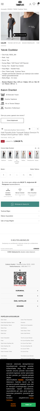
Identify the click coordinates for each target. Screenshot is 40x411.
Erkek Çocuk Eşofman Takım (28, 358)
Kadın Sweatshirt (5, 337)
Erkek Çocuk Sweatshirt (26, 325)
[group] (10, 26)
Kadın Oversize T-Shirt (6, 351)
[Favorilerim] (34, 4)
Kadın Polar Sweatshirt (26, 319)
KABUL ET (28, 405)
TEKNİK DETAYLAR (14, 43)
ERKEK (10, 9)
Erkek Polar (4, 328)
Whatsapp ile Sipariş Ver (22, 204)
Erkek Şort (3, 333)
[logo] (20, 3)
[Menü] (2, 4)
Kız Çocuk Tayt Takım (26, 343)
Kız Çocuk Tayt (24, 351)
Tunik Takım (4, 355)
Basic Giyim (4, 319)
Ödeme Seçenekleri (7, 216)
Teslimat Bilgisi (5, 211)
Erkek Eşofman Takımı (6, 325)
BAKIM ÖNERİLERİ (28, 43)
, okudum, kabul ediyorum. (21, 252)
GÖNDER (36, 248)
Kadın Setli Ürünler (25, 333)
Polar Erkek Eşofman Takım (7, 322)
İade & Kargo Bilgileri (7, 221)
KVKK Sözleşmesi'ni (14, 252)
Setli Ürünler (24, 328)
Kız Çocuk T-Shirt (25, 348)
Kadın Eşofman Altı (5, 346)
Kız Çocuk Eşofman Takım (27, 340)
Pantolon (23, 322)
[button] (3, 26)
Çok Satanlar (4, 358)
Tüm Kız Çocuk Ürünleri (26, 337)
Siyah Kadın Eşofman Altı (7, 343)
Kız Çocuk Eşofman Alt (26, 346)
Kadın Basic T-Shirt (25, 330)
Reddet (20, 380)
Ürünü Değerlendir (12, 120)
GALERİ (3, 43)
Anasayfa (3, 9)
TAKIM (15, 9)
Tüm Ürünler (4, 348)
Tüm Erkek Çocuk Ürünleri (27, 355)
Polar (2, 340)
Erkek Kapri (4, 330)
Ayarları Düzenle (13, 405)
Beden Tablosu (34, 169)
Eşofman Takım (22, 9)
